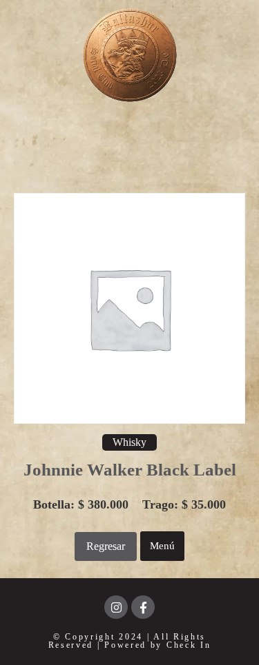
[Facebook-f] (143, 607)
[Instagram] (116, 607)
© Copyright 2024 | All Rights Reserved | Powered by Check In (129, 641)
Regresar (105, 546)
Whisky (129, 442)
